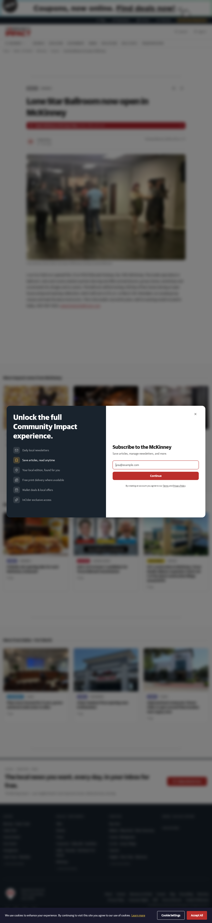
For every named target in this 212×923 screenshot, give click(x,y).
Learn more (138, 915)
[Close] (195, 414)
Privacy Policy (179, 485)
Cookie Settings (170, 915)
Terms (166, 485)
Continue (155, 476)
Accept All (197, 915)
